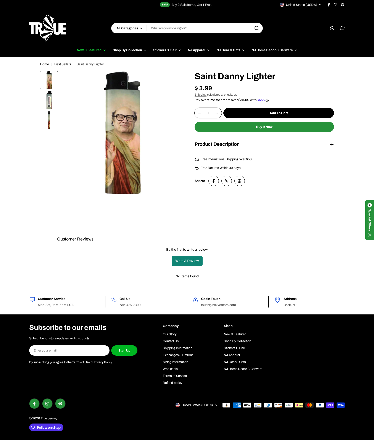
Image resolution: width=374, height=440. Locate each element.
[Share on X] (226, 181)
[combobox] (187, 28)
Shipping (200, 94)
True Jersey (49, 418)
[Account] (331, 28)
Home (44, 64)
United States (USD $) (301, 5)
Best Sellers (62, 64)
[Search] (256, 28)
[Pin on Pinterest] (239, 181)
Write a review (187, 261)
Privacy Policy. (103, 362)
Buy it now (264, 127)
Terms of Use (81, 362)
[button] (369, 220)
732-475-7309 (130, 305)
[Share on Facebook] (213, 181)
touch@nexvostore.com (218, 305)
